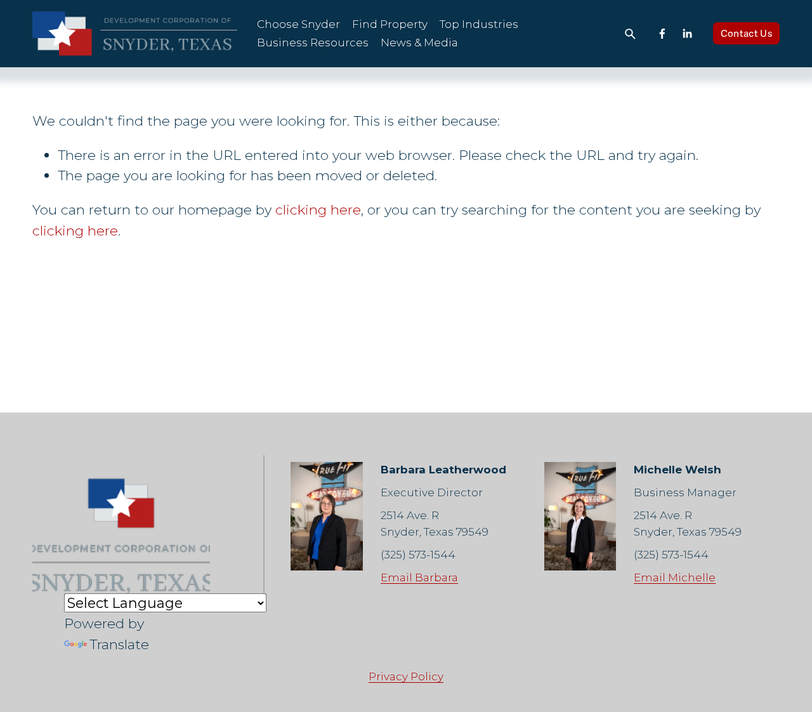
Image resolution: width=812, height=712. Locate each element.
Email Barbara (419, 577)
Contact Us (746, 33)
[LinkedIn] (687, 33)
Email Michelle (675, 577)
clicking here (318, 209)
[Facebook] (662, 33)
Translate (119, 644)
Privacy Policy (406, 676)
